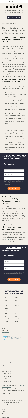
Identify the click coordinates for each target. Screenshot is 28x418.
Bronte (16, 297)
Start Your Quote (14, 189)
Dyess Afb (17, 318)
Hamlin (6, 302)
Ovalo (16, 313)
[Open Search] (23, 1)
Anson (6, 305)
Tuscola (16, 316)
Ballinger (16, 321)
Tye (5, 297)
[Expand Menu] (14, 9)
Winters (6, 308)
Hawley (6, 310)
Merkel (6, 316)
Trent (16, 310)
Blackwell (17, 305)
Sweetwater (17, 302)
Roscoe (6, 321)
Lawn (6, 313)
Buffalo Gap (7, 318)
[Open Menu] (2, 1)
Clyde (16, 308)
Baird (6, 300)
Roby (16, 300)
